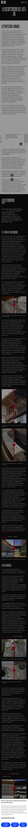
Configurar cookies (5, 824)
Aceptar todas (23, 824)
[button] (24, 2)
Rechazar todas (15, 824)
